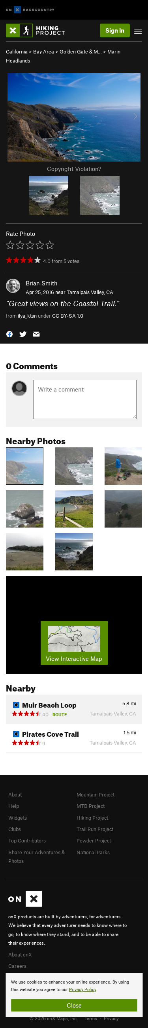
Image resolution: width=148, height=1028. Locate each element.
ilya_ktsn (27, 316)
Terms (90, 1018)
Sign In (114, 30)
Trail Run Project (95, 829)
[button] (9, 333)
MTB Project (91, 806)
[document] (74, 994)
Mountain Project (95, 794)
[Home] (39, 30)
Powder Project (94, 840)
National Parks (93, 852)
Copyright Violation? (74, 168)
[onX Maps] (25, 905)
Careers (17, 966)
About (15, 794)
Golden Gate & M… (81, 51)
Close (74, 1005)
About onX (20, 954)
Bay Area (43, 51)
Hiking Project (92, 818)
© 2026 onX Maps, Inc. (54, 1018)
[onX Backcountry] (30, 10)
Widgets (17, 818)
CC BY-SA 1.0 (67, 316)
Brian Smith (42, 283)
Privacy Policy (82, 989)
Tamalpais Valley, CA (90, 292)
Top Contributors (27, 840)
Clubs (14, 829)
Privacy (111, 1018)
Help (13, 806)
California (17, 51)
